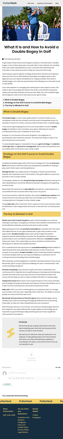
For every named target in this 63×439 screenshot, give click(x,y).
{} (30, 378)
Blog (57, 3)
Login (59, 367)
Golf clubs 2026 (9, 415)
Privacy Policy (23, 430)
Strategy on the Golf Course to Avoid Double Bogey (28, 102)
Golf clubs (31, 3)
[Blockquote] (23, 378)
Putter (10, 3)
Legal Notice (23, 432)
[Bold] (10, 378)
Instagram (36, 417)
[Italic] (12, 378)
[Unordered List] (21, 378)
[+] (32, 378)
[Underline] (14, 378)
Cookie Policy (23, 427)
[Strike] (17, 378)
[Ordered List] (19, 378)
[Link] (28, 378)
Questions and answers (44, 3)
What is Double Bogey (14, 99)
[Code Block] (26, 378)
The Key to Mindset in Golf (17, 105)
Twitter (35, 415)
